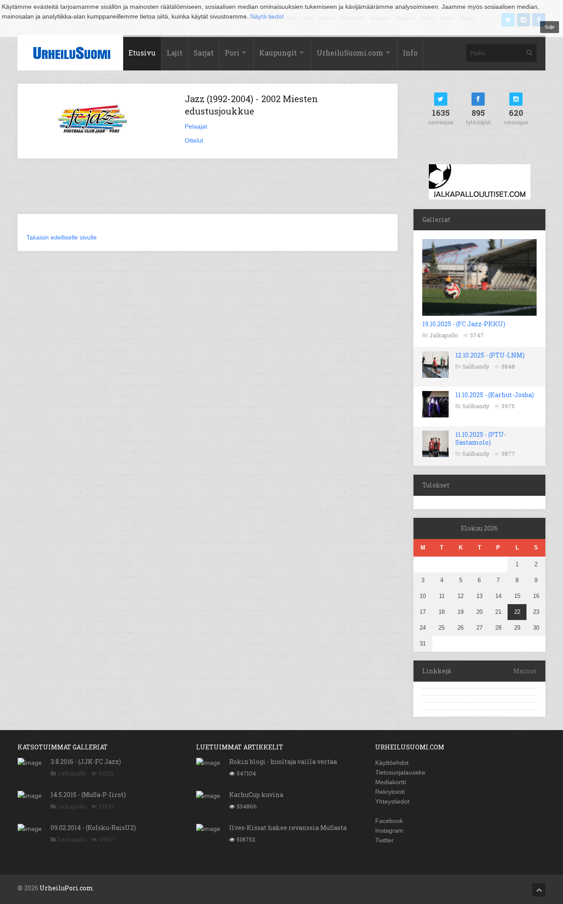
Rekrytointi (390, 791)
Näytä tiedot (267, 16)
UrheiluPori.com (66, 888)
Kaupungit (278, 52)
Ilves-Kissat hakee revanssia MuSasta (288, 827)
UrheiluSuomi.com (350, 52)
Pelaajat (196, 126)
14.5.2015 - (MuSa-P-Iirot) (88, 794)
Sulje (550, 27)
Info (410, 52)
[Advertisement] (208, 191)
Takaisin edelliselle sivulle (61, 237)
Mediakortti (390, 782)
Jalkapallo (443, 335)
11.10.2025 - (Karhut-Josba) (494, 395)
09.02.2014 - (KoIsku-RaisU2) (93, 827)
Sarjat (204, 52)
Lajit (175, 52)
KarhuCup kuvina (256, 794)
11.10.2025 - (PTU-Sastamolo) (480, 438)
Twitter (384, 840)
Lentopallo (72, 839)
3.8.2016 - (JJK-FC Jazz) (86, 761)
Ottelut (194, 140)
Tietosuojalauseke (400, 772)
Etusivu (142, 52)
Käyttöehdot (392, 762)
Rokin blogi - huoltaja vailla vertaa (283, 761)
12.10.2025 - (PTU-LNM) (490, 355)
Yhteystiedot (392, 801)
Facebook (389, 820)
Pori (232, 52)
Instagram (389, 830)
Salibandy (476, 366)
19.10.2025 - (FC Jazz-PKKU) (463, 324)
